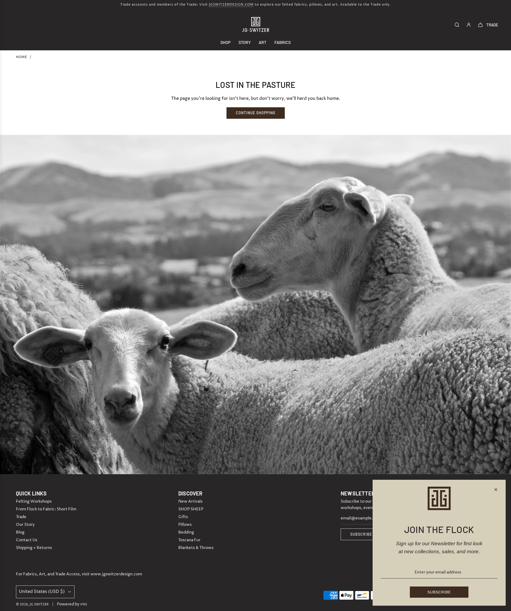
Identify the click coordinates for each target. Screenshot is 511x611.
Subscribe (361, 534)
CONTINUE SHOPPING (255, 112)
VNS (83, 604)
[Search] (457, 25)
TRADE (492, 24)
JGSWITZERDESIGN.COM (231, 4)
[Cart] (480, 25)
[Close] (496, 489)
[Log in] (469, 25)
